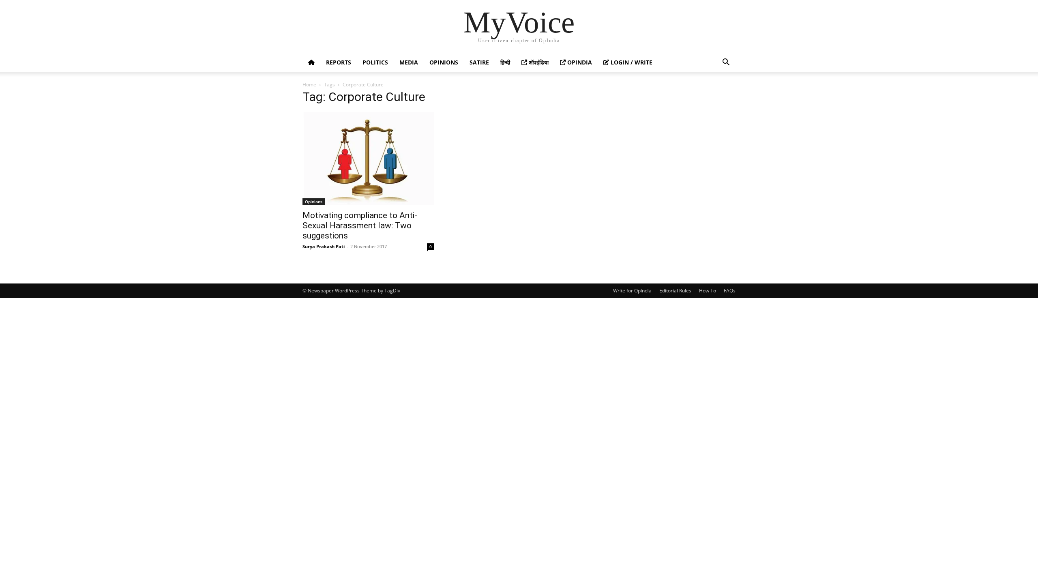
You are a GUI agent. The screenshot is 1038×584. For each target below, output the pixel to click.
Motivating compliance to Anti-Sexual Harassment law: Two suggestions (359, 225)
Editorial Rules (675, 290)
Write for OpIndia (632, 290)
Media (408, 62)
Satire (479, 62)
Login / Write (630, 62)
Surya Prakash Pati (323, 246)
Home (309, 84)
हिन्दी (505, 62)
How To (707, 290)
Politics (375, 62)
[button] (726, 63)
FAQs (730, 290)
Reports (338, 62)
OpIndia (579, 62)
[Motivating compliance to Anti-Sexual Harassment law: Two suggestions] (368, 158)
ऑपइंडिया (538, 62)
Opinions (443, 62)
